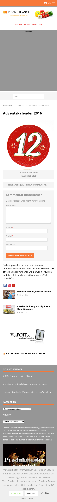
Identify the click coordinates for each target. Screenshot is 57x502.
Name (9, 227)
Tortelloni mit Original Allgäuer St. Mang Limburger (34, 307)
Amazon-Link (47, 268)
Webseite (10, 244)
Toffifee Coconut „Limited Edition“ (34, 291)
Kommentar (11, 205)
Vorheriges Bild (28, 172)
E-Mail (9, 236)
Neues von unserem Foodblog (25, 353)
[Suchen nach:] (28, 96)
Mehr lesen (31, 493)
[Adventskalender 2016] (28, 168)
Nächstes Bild (29, 175)
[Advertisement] (28, 62)
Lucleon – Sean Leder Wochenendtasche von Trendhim (27, 392)
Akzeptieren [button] (16, 493)
